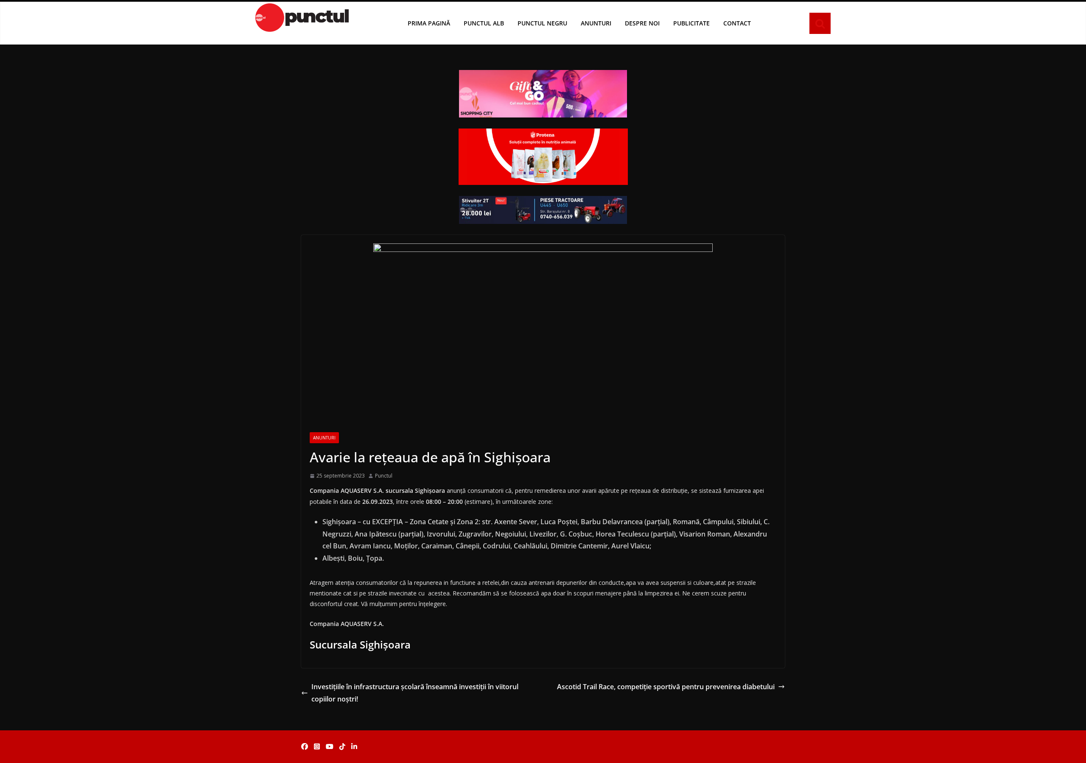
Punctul (383, 475)
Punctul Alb (484, 23)
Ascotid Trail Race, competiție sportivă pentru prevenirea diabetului (666, 686)
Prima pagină (429, 23)
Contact (737, 23)
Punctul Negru (542, 23)
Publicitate (691, 23)
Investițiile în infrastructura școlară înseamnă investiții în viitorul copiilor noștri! (414, 693)
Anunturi (596, 23)
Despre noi (642, 23)
